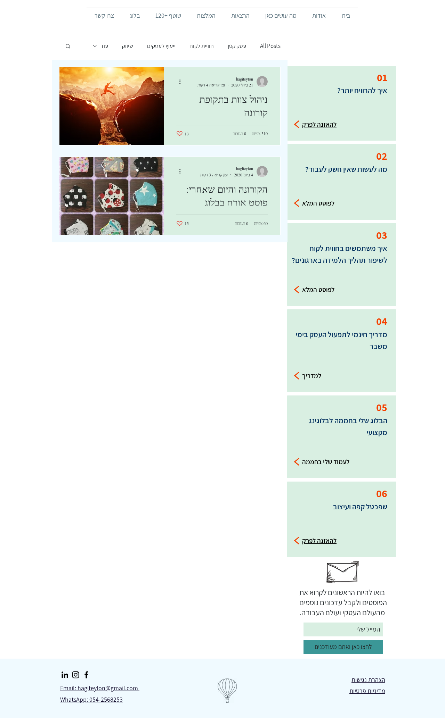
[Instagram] (75, 674)
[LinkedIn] (65, 674)
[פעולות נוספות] (177, 81)
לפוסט (326, 289)
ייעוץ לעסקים (161, 46)
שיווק (127, 46)
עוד (104, 46)
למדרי (313, 375)
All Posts (270, 46)
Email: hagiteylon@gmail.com (99, 688)
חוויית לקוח (201, 46)
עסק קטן (237, 46)
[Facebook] (86, 674)
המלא (309, 289)
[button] (68, 46)
